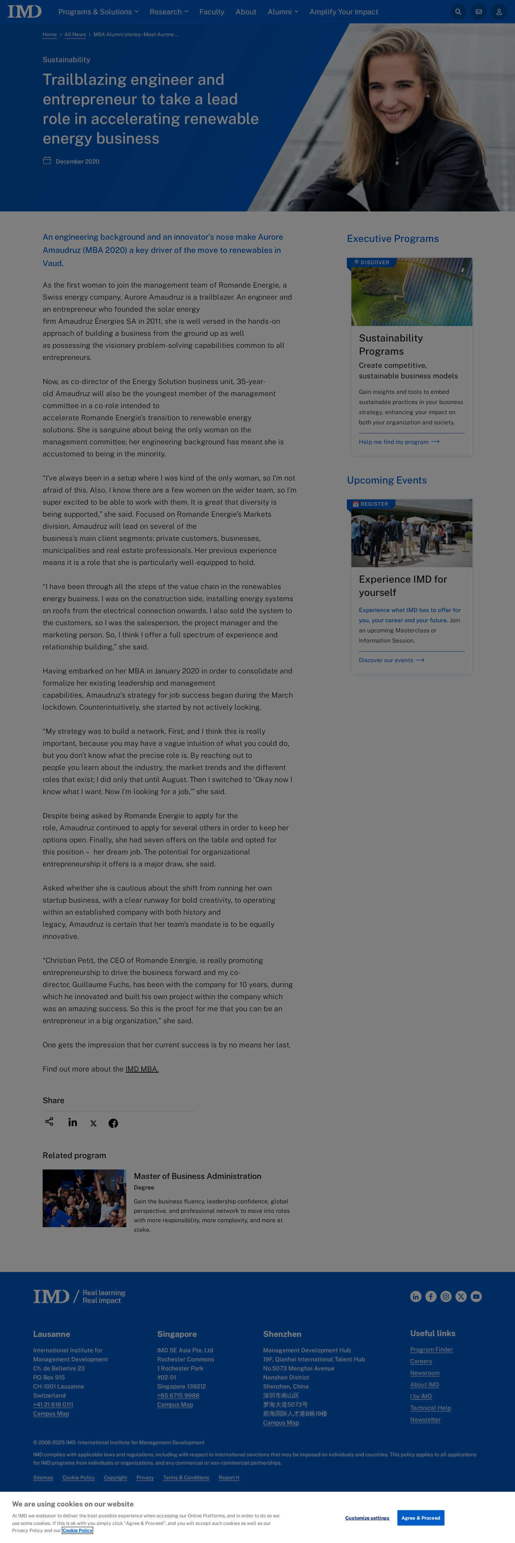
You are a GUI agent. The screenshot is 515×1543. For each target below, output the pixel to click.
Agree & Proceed (421, 1517)
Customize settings (367, 1517)
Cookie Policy (77, 1530)
